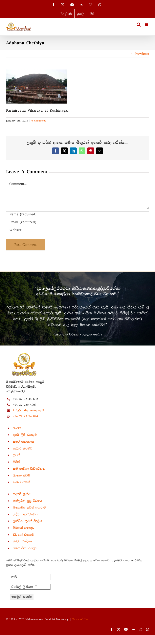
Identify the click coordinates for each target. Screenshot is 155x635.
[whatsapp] (147, 629)
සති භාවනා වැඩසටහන (29, 468)
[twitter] (118, 629)
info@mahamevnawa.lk (29, 410)
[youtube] (126, 629)
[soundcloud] (133, 629)
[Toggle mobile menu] (147, 24)
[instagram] (140, 629)
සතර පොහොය (23, 441)
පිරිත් (16, 462)
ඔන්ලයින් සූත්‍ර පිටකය (27, 501)
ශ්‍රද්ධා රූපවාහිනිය (25, 514)
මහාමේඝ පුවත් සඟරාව (29, 507)
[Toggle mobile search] (139, 24)
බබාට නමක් (21, 482)
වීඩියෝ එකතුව (23, 534)
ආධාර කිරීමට (22, 448)
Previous (142, 54)
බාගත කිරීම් (21, 475)
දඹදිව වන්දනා (22, 541)
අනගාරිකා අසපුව (25, 548)
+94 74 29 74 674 (25, 416)
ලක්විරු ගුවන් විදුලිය (27, 521)
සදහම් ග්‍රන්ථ (21, 494)
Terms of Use (80, 619)
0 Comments (38, 120)
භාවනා (17, 428)
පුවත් (16, 455)
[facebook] (111, 629)
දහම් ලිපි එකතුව (25, 435)
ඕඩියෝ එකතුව (23, 528)
